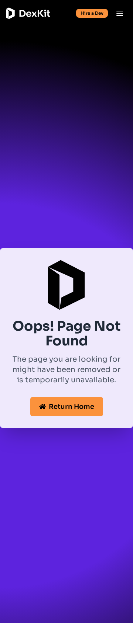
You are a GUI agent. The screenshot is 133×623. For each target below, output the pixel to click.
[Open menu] (119, 13)
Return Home (71, 407)
